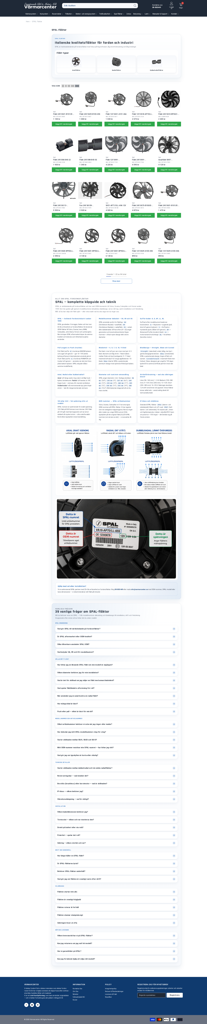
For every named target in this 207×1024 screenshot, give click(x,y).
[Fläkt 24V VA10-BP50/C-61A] (169, 99)
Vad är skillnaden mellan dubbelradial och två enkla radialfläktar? (84, 768)
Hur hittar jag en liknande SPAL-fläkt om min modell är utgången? (85, 665)
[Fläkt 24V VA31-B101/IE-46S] (169, 190)
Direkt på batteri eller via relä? (70, 827)
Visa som (56, 86)
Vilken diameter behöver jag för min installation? (78, 673)
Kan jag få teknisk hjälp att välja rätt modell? (76, 959)
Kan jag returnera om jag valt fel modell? (74, 943)
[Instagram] (32, 1005)
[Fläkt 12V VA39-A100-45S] (143, 236)
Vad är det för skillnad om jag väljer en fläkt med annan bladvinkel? (85, 680)
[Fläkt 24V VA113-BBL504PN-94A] (64, 190)
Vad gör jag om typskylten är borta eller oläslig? (77, 755)
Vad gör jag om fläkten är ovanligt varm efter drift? (79, 879)
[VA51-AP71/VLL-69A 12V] (116, 190)
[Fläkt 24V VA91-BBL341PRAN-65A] (143, 144)
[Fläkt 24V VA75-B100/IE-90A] (143, 190)
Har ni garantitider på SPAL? (69, 951)
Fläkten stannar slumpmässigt (70, 915)
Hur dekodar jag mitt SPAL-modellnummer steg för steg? (81, 732)
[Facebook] (26, 1005)
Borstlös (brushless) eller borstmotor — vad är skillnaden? (82, 784)
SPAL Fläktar (37, 22)
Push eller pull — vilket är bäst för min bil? (75, 711)
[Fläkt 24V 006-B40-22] (64, 144)
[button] (63, 86)
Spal (54, 112)
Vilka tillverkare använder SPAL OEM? (73, 644)
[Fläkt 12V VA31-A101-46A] (116, 99)
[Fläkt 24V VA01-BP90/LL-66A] (116, 236)
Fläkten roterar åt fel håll (68, 907)
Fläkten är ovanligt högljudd (69, 900)
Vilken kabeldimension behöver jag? (72, 812)
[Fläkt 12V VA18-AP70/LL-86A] (143, 99)
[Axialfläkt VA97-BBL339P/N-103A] (169, 144)
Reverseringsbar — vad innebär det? (72, 776)
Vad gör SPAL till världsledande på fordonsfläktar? (78, 629)
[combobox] (97, 5)
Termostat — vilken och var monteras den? (75, 820)
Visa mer (116, 281)
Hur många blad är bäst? (67, 704)
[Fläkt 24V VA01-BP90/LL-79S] (90, 236)
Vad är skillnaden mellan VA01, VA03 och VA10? (77, 740)
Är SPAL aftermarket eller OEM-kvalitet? (74, 637)
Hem (28, 22)
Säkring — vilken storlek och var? (71, 843)
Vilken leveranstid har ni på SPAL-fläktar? (75, 936)
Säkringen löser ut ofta (67, 923)
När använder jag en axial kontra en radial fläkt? (77, 696)
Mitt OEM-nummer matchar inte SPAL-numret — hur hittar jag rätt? (85, 748)
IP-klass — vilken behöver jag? (70, 791)
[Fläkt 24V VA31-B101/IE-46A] (64, 99)
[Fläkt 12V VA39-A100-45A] (169, 236)
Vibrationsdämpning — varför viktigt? (73, 799)
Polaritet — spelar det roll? (68, 835)
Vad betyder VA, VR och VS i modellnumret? (75, 652)
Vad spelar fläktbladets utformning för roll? (75, 688)
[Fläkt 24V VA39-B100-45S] (90, 99)
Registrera (175, 995)
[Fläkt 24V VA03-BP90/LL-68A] (64, 236)
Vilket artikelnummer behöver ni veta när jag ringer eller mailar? (84, 724)
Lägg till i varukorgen (63, 124)
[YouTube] (38, 1005)
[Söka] (100, 5)
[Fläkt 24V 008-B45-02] (90, 144)
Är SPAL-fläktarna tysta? (67, 863)
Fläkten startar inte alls (67, 892)
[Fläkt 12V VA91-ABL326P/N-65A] (116, 144)
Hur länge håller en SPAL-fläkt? (70, 856)
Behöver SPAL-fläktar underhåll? (71, 871)
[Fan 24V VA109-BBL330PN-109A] (90, 190)
